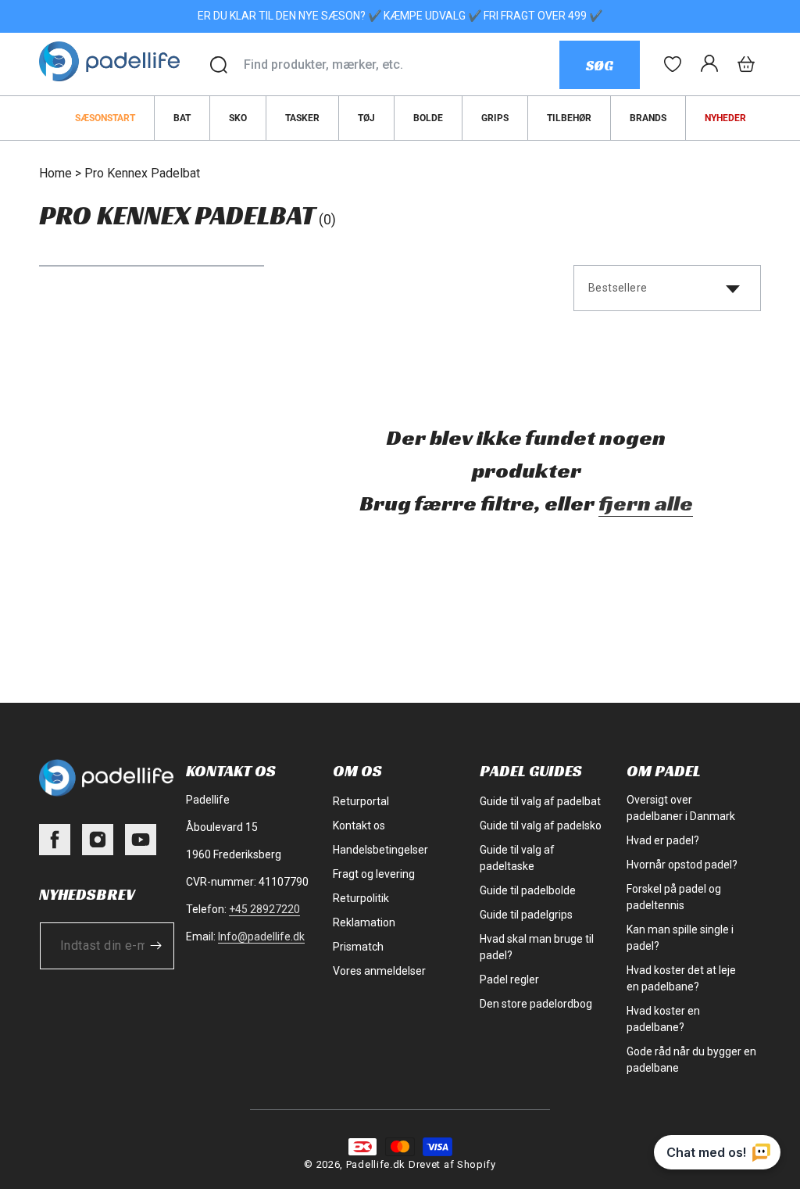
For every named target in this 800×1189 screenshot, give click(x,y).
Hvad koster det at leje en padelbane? (681, 978)
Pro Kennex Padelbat (142, 173)
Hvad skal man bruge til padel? (537, 947)
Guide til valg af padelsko (541, 825)
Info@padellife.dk (261, 936)
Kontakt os (359, 825)
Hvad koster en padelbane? (663, 1019)
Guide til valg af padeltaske (517, 857)
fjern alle (645, 503)
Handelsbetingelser (380, 849)
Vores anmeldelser (379, 971)
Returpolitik (361, 898)
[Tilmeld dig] (155, 945)
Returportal (361, 801)
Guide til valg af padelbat (540, 801)
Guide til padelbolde (528, 890)
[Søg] (218, 64)
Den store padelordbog (536, 1003)
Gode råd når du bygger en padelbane (691, 1059)
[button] (746, 64)
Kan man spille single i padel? (680, 937)
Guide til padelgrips (526, 914)
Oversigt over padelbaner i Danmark (681, 807)
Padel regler (509, 979)
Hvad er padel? (663, 840)
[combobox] (401, 64)
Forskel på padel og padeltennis (674, 897)
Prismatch (358, 946)
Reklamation (364, 922)
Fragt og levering (374, 874)
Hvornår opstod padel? (682, 864)
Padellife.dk (375, 1164)
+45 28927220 (264, 909)
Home (55, 173)
